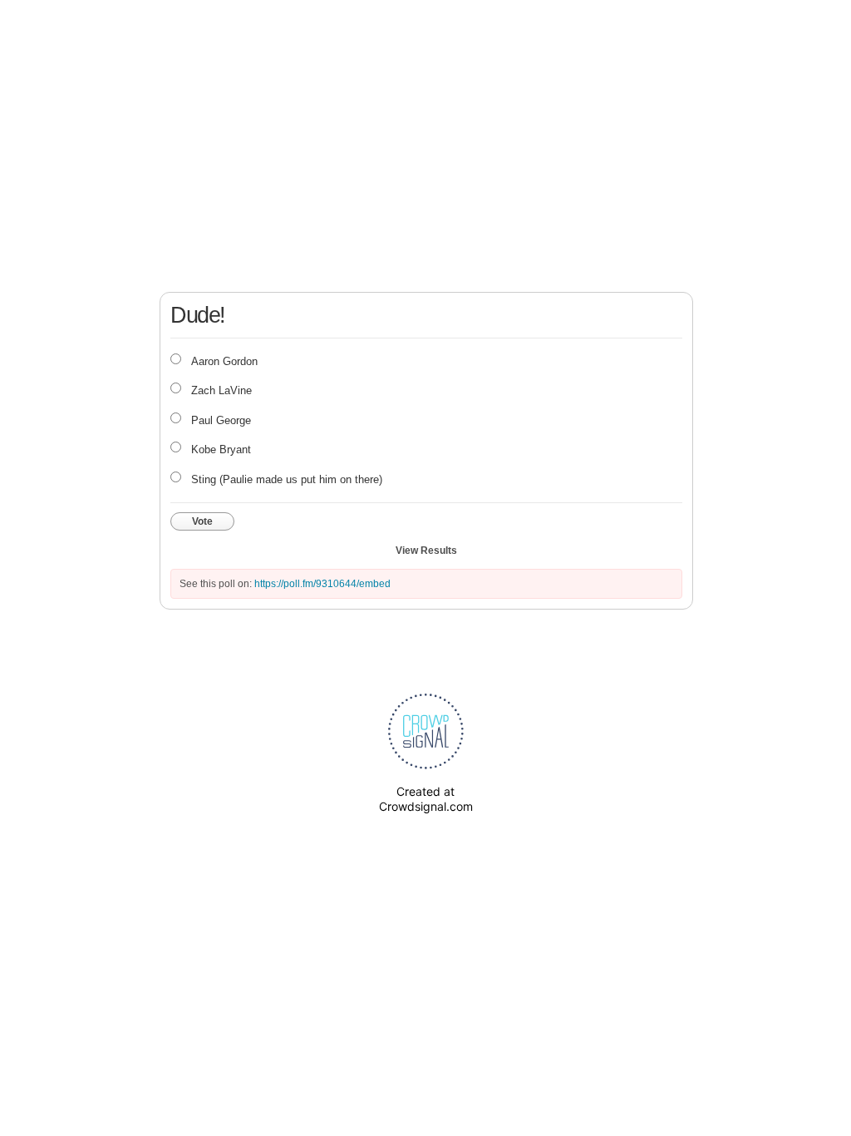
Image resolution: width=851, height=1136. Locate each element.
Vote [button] (202, 521)
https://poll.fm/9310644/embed (322, 584)
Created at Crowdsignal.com (426, 798)
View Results (426, 550)
